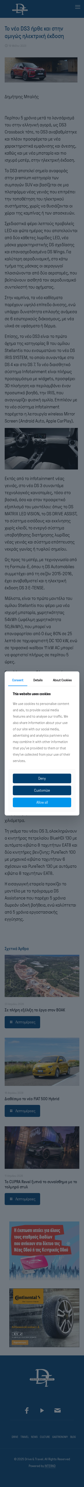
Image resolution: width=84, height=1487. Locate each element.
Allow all (42, 802)
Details (38, 680)
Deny (42, 778)
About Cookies (62, 680)
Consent (17, 680)
